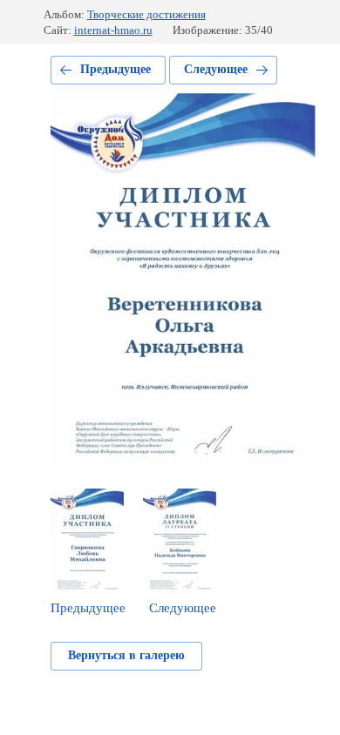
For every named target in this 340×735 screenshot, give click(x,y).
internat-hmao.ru (113, 30)
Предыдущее (115, 69)
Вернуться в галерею (126, 655)
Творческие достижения (146, 14)
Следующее (216, 69)
